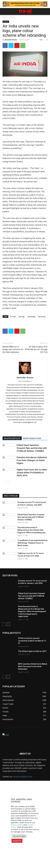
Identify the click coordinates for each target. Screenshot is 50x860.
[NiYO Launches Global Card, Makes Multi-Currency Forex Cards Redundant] (9, 667)
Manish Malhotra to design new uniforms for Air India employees (13, 349)
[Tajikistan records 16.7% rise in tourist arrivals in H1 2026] (9, 556)
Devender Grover (11, 40)
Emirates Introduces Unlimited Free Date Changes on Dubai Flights (32, 460)
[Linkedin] (28, 426)
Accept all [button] (17, 841)
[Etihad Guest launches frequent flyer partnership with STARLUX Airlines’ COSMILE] (9, 448)
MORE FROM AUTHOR (32, 438)
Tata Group (41, 316)
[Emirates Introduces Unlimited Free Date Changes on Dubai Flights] (9, 460)
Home (5, 17)
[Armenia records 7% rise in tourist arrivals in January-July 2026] (9, 505)
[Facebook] (5, 45)
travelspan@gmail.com (22, 776)
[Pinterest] (16, 45)
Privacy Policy (17, 825)
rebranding (31, 316)
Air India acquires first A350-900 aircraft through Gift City (36, 349)
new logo (21, 316)
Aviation (13, 17)
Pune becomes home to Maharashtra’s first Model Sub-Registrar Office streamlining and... (32, 530)
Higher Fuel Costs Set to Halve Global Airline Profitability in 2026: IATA (32, 472)
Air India (13, 316)
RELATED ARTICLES (12, 438)
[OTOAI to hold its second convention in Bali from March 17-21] (9, 642)
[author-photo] (25, 374)
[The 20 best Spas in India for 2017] (9, 655)
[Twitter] (11, 45)
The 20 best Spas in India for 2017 (32, 651)
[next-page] (8, 482)
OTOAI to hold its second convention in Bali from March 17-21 (32, 640)
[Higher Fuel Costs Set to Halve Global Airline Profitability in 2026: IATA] (9, 472)
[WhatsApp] (22, 45)
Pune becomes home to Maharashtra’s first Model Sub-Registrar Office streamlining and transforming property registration (32, 611)
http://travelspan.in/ (25, 381)
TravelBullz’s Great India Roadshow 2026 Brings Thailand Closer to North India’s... (32, 543)
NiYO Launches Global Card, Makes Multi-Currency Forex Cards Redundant (32, 666)
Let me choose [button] (19, 836)
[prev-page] (4, 482)
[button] (4, 11)
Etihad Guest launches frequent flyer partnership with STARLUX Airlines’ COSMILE (32, 448)
